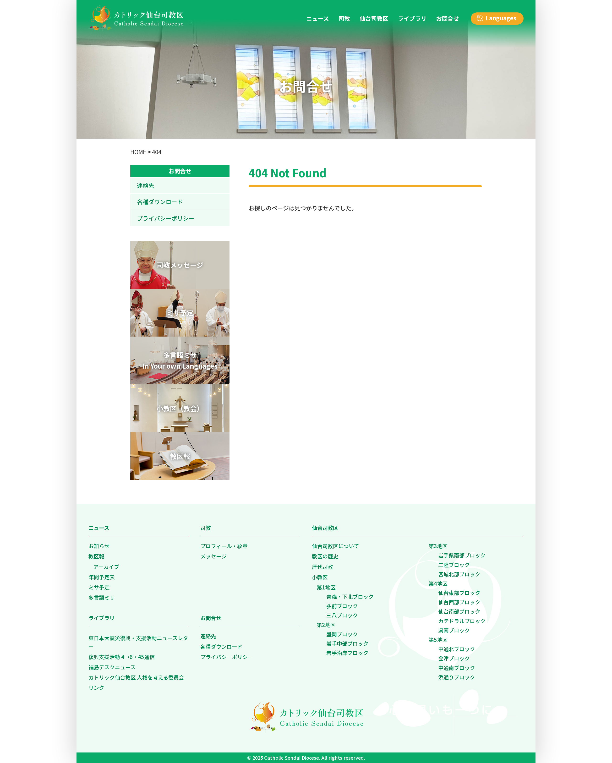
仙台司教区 (325, 527)
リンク (96, 687)
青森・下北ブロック (350, 596)
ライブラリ (101, 617)
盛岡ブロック (342, 634)
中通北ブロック (456, 649)
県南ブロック (454, 630)
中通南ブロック (456, 667)
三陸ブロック (454, 564)
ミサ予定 (98, 587)
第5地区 (438, 639)
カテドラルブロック (462, 621)
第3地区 (438, 546)
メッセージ (213, 556)
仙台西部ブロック (459, 602)
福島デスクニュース (112, 667)
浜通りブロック (456, 677)
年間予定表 (101, 577)
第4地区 (438, 583)
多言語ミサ (101, 597)
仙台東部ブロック (459, 592)
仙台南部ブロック (459, 611)
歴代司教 (322, 566)
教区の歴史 (325, 556)
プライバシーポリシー (165, 218)
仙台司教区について (335, 546)
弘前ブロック (342, 606)
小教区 (320, 577)
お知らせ (98, 546)
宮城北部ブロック (459, 574)
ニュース (98, 527)
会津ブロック (454, 658)
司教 (205, 527)
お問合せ (180, 171)
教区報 (96, 556)
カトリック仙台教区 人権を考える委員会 (136, 677)
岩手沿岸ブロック (347, 652)
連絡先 (145, 185)
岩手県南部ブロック (462, 555)
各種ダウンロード (160, 201)
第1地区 (326, 587)
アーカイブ (106, 566)
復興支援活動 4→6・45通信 (121, 656)
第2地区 (326, 624)
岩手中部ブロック (347, 643)
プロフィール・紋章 (224, 546)
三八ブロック (342, 615)
